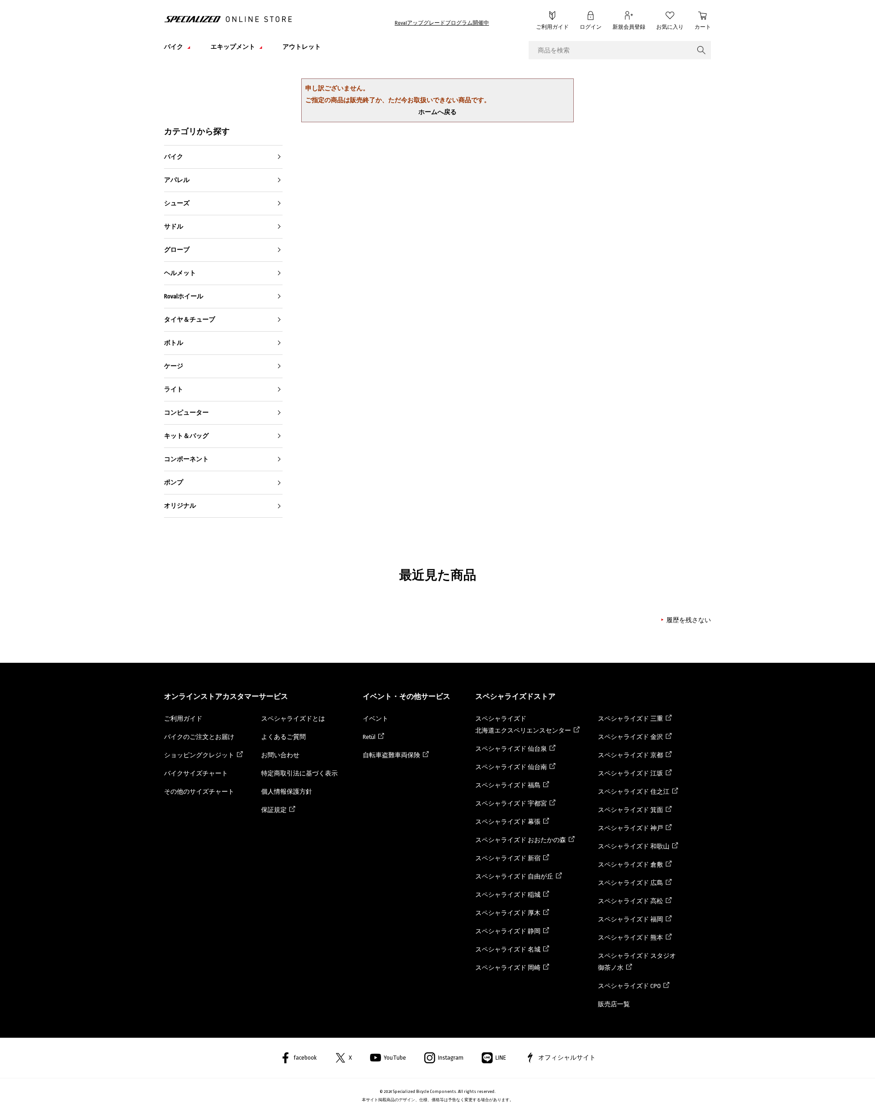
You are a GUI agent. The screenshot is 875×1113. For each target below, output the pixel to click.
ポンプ (173, 482)
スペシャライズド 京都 (630, 755)
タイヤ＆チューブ (189, 319)
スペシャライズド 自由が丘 (514, 876)
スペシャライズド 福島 (507, 785)
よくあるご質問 (283, 736)
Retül (369, 736)
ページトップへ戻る (731, 1092)
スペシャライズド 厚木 (507, 913)
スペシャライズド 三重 (630, 718)
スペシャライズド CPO (629, 986)
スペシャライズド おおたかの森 (520, 840)
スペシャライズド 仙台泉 (511, 748)
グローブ (177, 249)
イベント (375, 718)
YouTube (395, 1057)
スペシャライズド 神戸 (630, 828)
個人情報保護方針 (286, 791)
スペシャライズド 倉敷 (630, 864)
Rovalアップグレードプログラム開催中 (442, 23)
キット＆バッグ (186, 435)
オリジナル (180, 505)
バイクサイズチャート (196, 773)
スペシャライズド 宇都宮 (511, 803)
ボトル (173, 342)
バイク (173, 156)
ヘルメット (180, 273)
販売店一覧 (614, 1004)
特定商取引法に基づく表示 (299, 773)
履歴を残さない (688, 620)
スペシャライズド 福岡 (630, 919)
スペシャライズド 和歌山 (633, 846)
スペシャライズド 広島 (630, 882)
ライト (173, 389)
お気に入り (670, 27)
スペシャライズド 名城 (507, 949)
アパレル (177, 180)
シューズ (177, 203)
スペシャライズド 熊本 (630, 937)
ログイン (591, 27)
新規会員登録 (628, 27)
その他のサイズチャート (199, 791)
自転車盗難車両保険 (391, 755)
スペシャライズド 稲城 (507, 894)
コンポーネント (186, 459)
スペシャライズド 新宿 (507, 858)
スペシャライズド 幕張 (507, 821)
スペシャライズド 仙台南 (511, 767)
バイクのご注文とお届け (199, 736)
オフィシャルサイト (567, 1057)
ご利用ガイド (552, 27)
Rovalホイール (183, 296)
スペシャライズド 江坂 (630, 773)
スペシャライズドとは (293, 718)
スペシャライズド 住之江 (633, 791)
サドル (173, 226)
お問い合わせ (280, 755)
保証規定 (274, 809)
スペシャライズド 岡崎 (507, 967)
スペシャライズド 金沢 (630, 736)
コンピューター (186, 412)
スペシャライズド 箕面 (630, 809)
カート (703, 27)
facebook (305, 1057)
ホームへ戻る (437, 112)
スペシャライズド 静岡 (507, 931)
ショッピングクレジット (199, 755)
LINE (500, 1057)
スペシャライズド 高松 (630, 901)
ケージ (173, 366)
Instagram (450, 1057)
